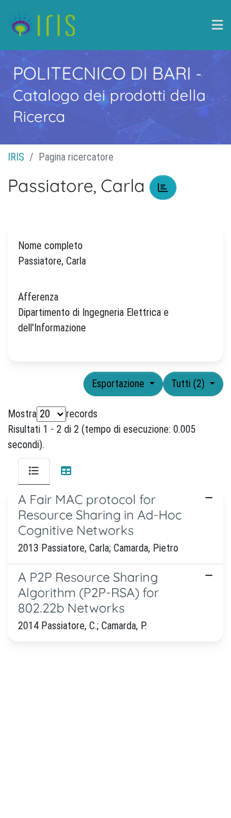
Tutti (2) (189, 384)
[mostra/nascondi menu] (217, 25)
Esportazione (119, 384)
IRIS (16, 157)
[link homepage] (46, 25)
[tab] (34, 471)
